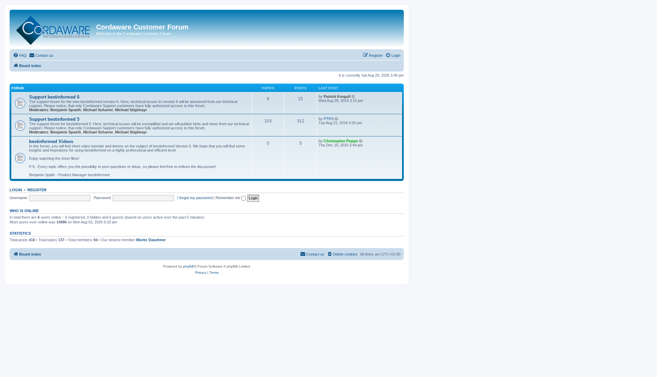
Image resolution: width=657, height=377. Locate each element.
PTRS (329, 119)
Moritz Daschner (151, 240)
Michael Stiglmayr (131, 110)
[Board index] (53, 28)
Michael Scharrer (98, 110)
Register (37, 190)
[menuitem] (20, 55)
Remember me (228, 198)
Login (16, 190)
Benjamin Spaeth (65, 110)
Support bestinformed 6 (54, 97)
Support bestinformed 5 (54, 119)
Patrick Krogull (337, 96)
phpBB (188, 266)
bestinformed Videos (51, 141)
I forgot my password (194, 198)
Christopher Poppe (341, 141)
